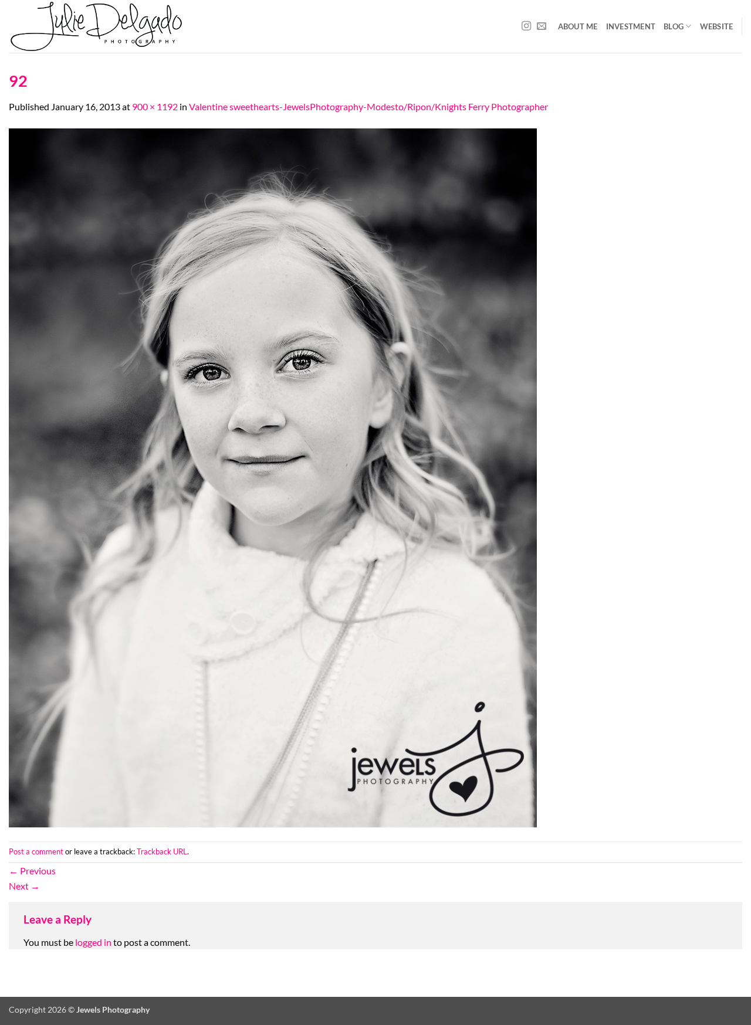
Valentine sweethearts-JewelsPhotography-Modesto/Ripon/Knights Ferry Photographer (368, 106)
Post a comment (36, 851)
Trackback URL (162, 851)
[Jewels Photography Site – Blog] (184, 26)
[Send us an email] (541, 26)
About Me (578, 26)
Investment (631, 26)
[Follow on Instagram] (526, 26)
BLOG (674, 26)
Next (24, 885)
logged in (93, 942)
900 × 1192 (155, 106)
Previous (32, 870)
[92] (273, 476)
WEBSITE (716, 26)
